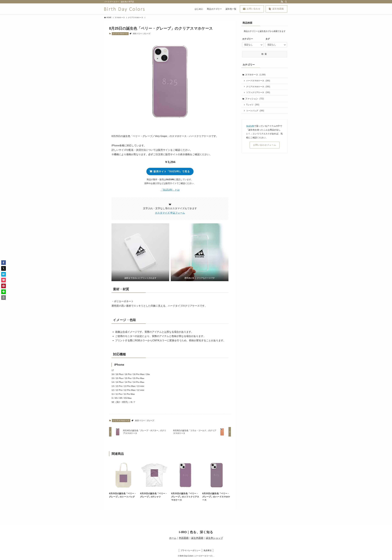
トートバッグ (255, 111)
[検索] (286, 1)
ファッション (254, 98)
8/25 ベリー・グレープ (141, 34)
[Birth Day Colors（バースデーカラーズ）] (124, 9)
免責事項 (207, 550)
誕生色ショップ (214, 538)
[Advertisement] (264, 205)
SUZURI (250, 126)
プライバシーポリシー (190, 550)
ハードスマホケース (258, 80)
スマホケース (255, 74)
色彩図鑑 (184, 538)
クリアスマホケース (120, 34)
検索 (264, 54)
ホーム (172, 538)
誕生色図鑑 (197, 538)
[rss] (282, 1)
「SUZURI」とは (170, 190)
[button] (140, 252)
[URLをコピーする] (3, 297)
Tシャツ (252, 105)
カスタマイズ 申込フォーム (170, 213)
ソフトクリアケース (258, 92)
